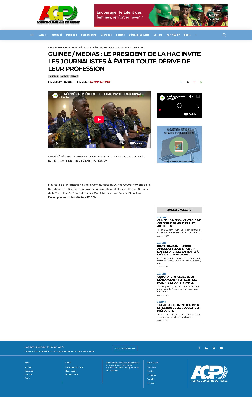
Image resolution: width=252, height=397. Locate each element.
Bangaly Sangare (100, 82)
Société (64, 76)
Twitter (150, 371)
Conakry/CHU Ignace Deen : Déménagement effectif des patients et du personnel (177, 279)
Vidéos (74, 76)
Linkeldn (150, 383)
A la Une (161, 217)
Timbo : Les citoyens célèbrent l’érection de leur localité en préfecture (179, 308)
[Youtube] (221, 348)
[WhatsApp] (201, 82)
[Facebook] (181, 82)
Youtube (151, 379)
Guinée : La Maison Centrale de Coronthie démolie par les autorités (179, 223)
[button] (223, 34)
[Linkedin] (206, 348)
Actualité (62, 47)
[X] (187, 82)
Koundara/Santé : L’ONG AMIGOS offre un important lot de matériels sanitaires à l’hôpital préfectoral (178, 250)
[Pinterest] (194, 82)
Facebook (151, 367)
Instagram (151, 375)
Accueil (52, 47)
